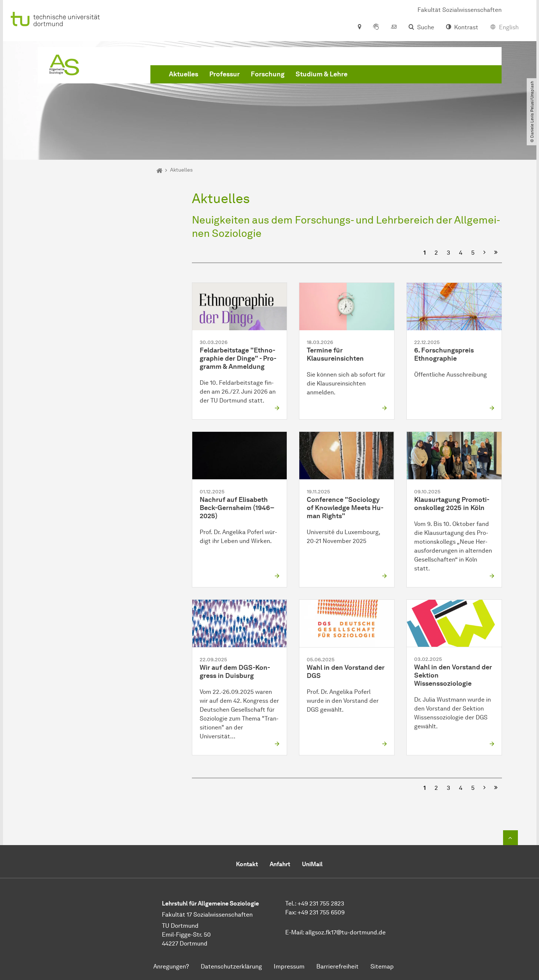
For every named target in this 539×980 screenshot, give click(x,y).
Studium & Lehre (321, 74)
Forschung (268, 74)
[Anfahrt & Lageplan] (359, 27)
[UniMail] (394, 27)
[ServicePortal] (376, 27)
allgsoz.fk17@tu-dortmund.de (345, 932)
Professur (224, 74)
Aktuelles (183, 74)
